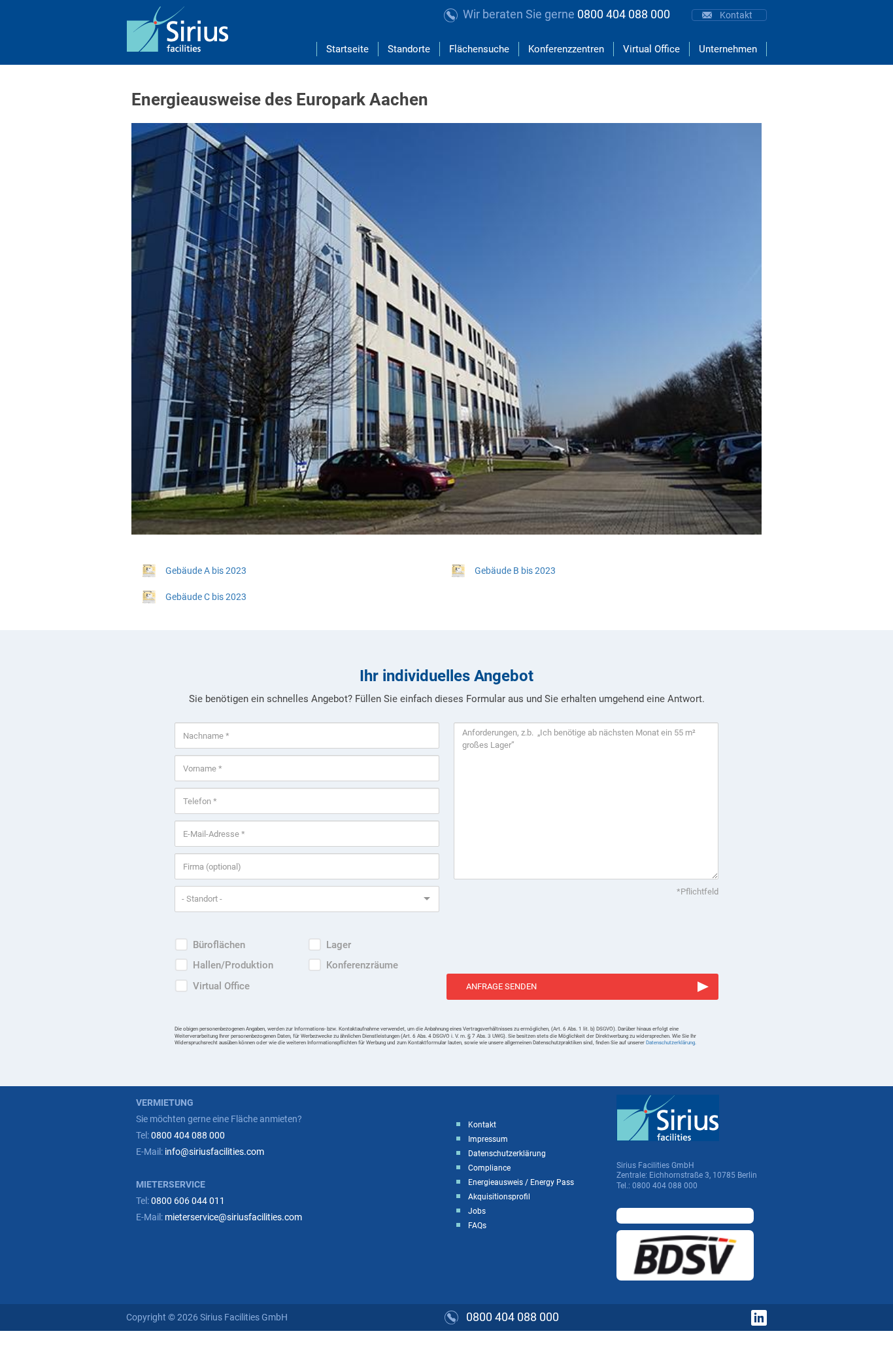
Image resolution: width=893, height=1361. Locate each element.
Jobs (477, 1211)
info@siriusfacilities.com (214, 1151)
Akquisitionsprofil (499, 1196)
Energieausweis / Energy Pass (521, 1182)
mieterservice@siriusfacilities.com (233, 1217)
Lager (338, 945)
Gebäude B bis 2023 (515, 570)
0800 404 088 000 (566, 14)
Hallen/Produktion (233, 965)
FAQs (477, 1225)
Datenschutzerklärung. (671, 1043)
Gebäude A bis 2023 (205, 570)
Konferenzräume (362, 965)
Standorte (409, 49)
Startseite (347, 49)
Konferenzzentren (566, 49)
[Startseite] (182, 29)
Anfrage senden (501, 986)
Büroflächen (219, 945)
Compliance (489, 1168)
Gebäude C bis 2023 (205, 597)
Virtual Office (651, 49)
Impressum (488, 1139)
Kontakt (736, 15)
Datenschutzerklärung (507, 1153)
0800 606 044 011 (188, 1200)
